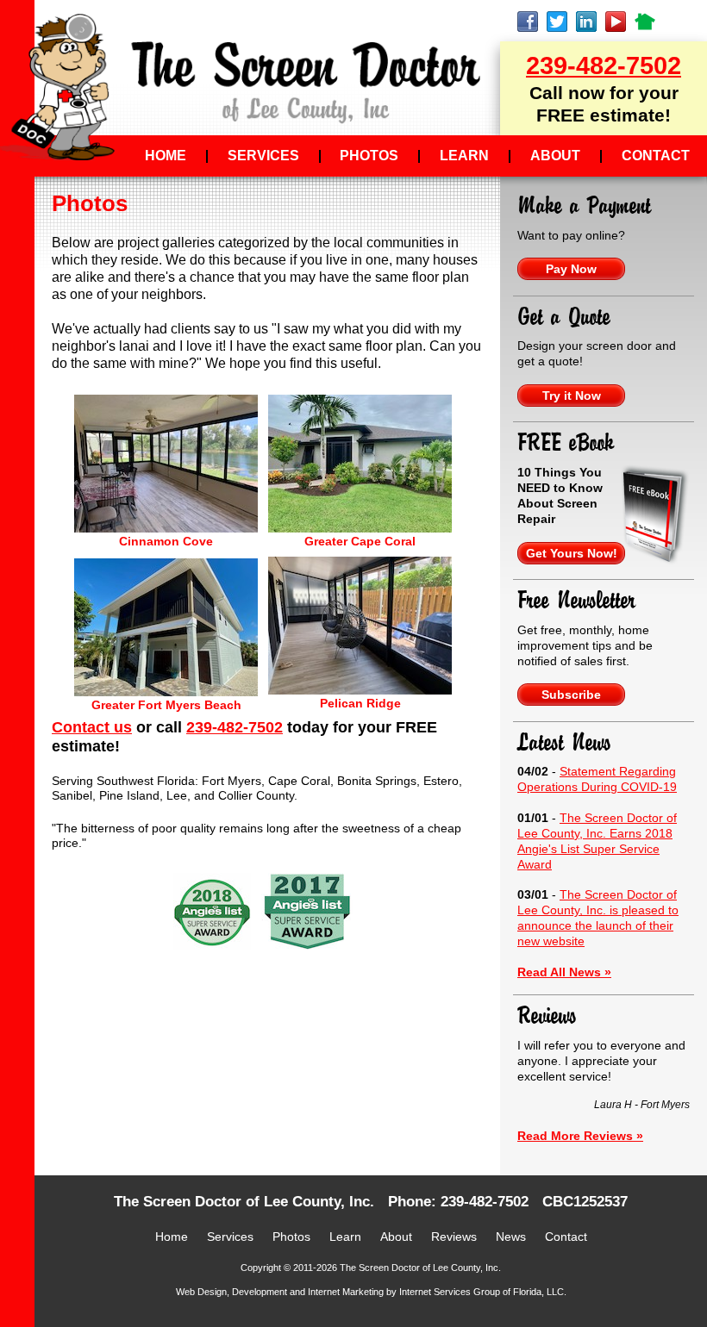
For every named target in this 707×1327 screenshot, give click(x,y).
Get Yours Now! (571, 553)
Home (165, 155)
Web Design (201, 1292)
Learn (464, 155)
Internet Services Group (449, 1292)
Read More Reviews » (580, 1136)
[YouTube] (620, 21)
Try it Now (571, 395)
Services (263, 155)
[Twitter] (561, 21)
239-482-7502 (603, 65)
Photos (369, 155)
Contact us (92, 727)
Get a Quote (563, 317)
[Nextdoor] (649, 21)
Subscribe (571, 694)
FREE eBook (565, 443)
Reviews (547, 1016)
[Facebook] (532, 21)
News (511, 1236)
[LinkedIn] (590, 21)
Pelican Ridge (360, 703)
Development (259, 1292)
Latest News (564, 743)
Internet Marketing (346, 1292)
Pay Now (571, 269)
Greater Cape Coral (360, 541)
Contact (656, 155)
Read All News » (564, 972)
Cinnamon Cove (166, 541)
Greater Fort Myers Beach (166, 705)
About (555, 155)
